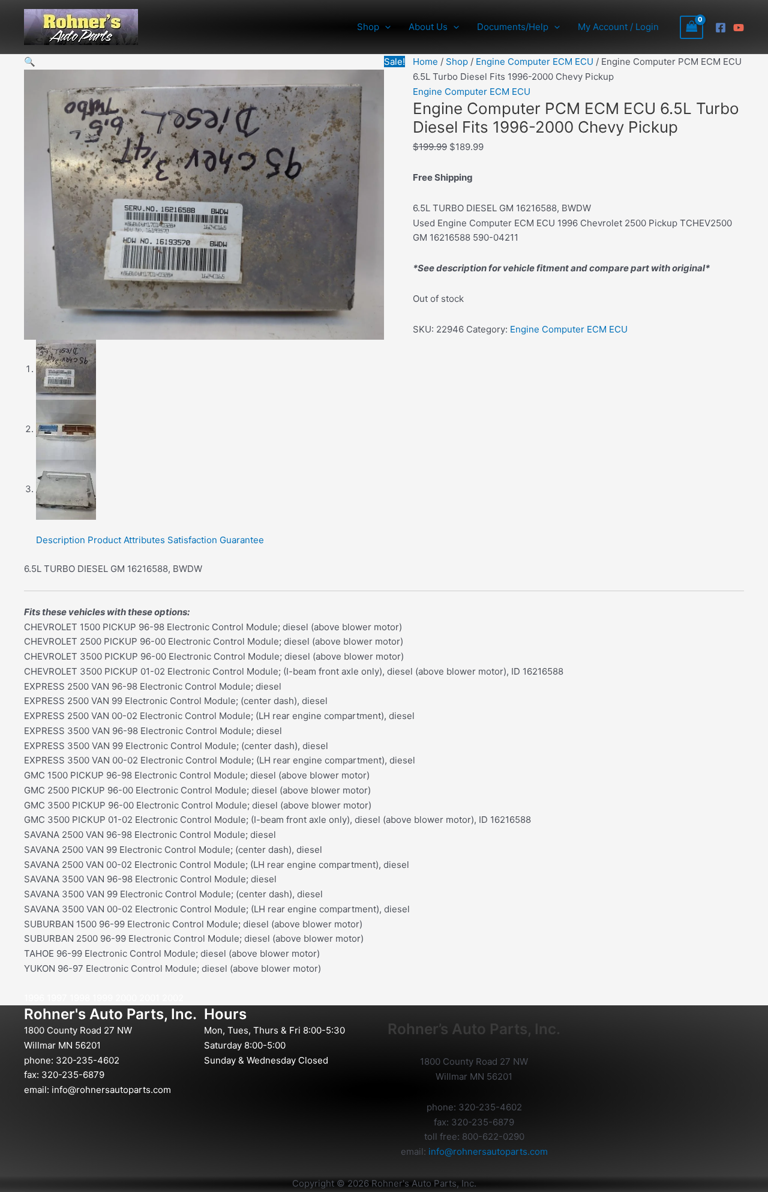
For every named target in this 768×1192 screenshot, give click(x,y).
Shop (457, 61)
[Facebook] (720, 27)
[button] (385, 27)
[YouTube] (738, 27)
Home (425, 61)
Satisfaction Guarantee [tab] (215, 540)
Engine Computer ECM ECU (534, 61)
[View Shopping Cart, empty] (692, 27)
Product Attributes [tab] (126, 540)
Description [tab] (60, 540)
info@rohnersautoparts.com (111, 1089)
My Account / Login (618, 26)
